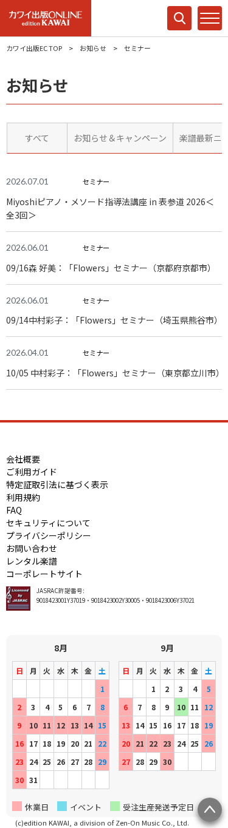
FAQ (14, 510)
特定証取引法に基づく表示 (57, 484)
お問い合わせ (31, 548)
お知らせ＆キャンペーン (120, 138)
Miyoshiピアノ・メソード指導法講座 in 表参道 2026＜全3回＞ (110, 208)
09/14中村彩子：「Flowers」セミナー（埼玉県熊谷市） (114, 320)
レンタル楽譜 (31, 561)
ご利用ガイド (31, 472)
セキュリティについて (48, 523)
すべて (37, 138)
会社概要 (23, 459)
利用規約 (23, 497)
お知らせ (93, 48)
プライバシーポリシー (48, 535)
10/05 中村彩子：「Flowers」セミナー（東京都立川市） (114, 373)
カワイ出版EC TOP (34, 48)
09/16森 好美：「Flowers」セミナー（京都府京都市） (111, 268)
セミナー (96, 181)
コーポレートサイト (44, 574)
